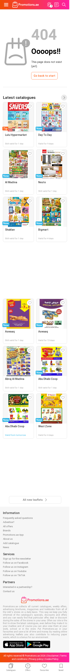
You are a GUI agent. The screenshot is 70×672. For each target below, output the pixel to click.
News (6, 547)
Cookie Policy (51, 659)
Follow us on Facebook (15, 562)
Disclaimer (52, 655)
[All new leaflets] (64, 98)
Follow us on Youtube (14, 571)
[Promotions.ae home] (25, 4)
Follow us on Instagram (15, 566)
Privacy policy (36, 659)
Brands (7, 530)
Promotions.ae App (13, 534)
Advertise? (8, 522)
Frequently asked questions (18, 518)
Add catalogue (11, 543)
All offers (8, 526)
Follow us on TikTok (14, 575)
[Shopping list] (57, 5)
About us (8, 538)
